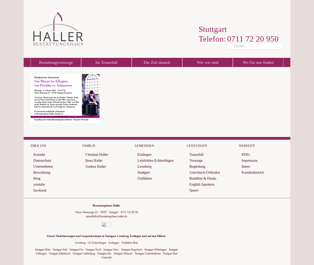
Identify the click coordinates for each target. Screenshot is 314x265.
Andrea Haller (95, 166)
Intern (246, 166)
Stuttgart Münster (123, 253)
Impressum (249, 160)
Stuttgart (143, 172)
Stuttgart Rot (104, 253)
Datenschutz (42, 160)
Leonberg (144, 166)
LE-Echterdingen (97, 242)
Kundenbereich (253, 172)
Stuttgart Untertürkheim (148, 253)
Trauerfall (196, 154)
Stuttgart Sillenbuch (59, 253)
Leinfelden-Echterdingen (155, 160)
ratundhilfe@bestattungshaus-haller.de (106, 216)
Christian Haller (96, 154)
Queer (193, 190)
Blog (36, 178)
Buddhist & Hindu (202, 178)
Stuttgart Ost (76, 249)
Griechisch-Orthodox (204, 172)
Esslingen (144, 154)
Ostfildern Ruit (129, 242)
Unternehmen (43, 166)
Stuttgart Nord (93, 249)
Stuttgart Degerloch (131, 249)
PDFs (246, 154)
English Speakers (201, 184)
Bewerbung (41, 172)
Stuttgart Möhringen (155, 249)
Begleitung (197, 166)
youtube (39, 184)
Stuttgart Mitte (43, 249)
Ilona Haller (94, 160)
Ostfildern (144, 178)
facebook (40, 190)
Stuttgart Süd (60, 249)
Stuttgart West (111, 249)
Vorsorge (196, 160)
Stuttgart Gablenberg (84, 253)
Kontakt (39, 154)
